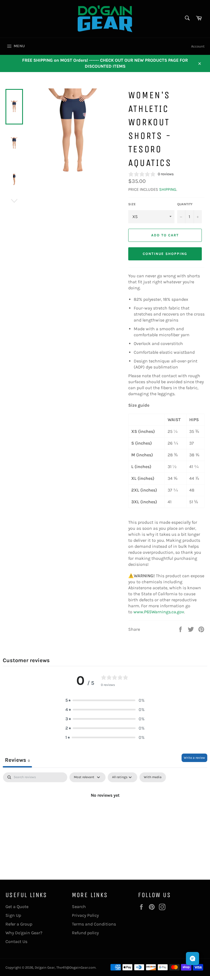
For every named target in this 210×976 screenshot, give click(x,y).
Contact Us (16, 941)
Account (198, 46)
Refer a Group (18, 924)
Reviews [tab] (17, 760)
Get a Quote (16, 906)
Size (132, 204)
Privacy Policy (85, 915)
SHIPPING (167, 189)
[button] (105, 700)
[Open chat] (192, 958)
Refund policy (85, 932)
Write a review (194, 758)
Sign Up (13, 915)
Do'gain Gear (45, 967)
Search (79, 906)
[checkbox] (152, 777)
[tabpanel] (105, 813)
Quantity (184, 204)
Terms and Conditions (94, 924)
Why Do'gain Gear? (23, 932)
